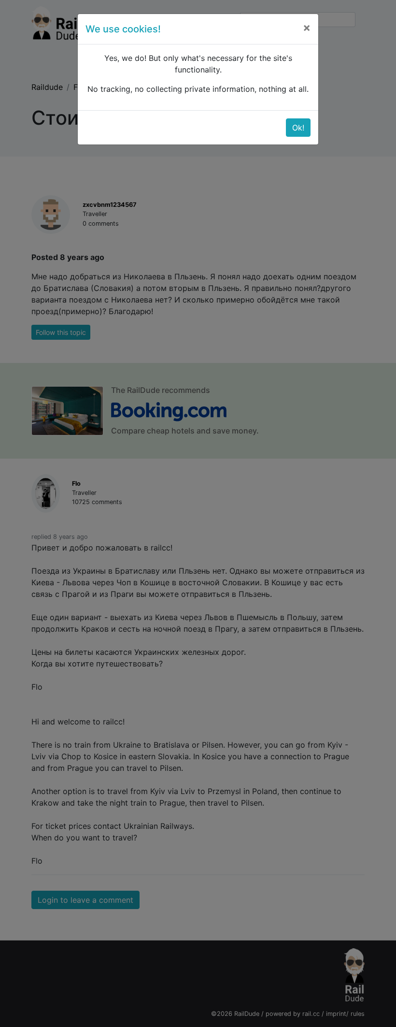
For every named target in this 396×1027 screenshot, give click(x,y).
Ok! (298, 127)
